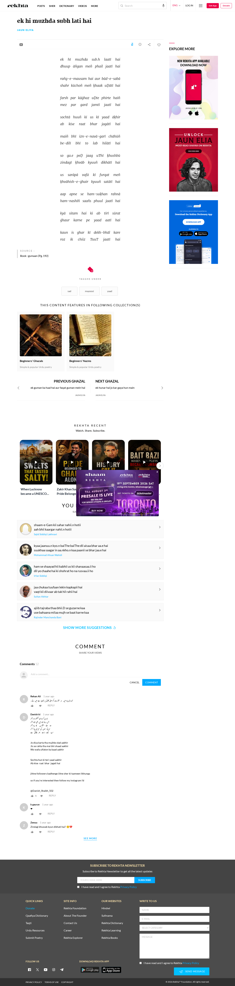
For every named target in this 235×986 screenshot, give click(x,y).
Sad (69, 291)
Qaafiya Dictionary (37, 915)
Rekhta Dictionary (112, 923)
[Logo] (17, 6)
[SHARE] (149, 44)
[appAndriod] (90, 970)
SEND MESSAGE (195, 971)
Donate (226, 5)
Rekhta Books (110, 937)
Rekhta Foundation (75, 908)
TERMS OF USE (52, 982)
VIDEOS (82, 5)
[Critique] (140, 44)
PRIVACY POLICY (34, 982)
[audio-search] (163, 5)
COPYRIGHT (67, 982)
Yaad (109, 291)
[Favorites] (159, 44)
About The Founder (75, 915)
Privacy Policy (128, 886)
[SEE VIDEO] (21, 44)
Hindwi (106, 908)
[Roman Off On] (132, 44)
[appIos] (111, 970)
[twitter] (37, 969)
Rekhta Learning (111, 930)
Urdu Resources (35, 930)
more (94, 5)
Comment (151, 682)
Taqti (28, 923)
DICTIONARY (66, 5)
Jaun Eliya (25, 30)
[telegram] (62, 969)
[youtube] (45, 969)
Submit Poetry (34, 937)
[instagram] (53, 969)
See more (90, 838)
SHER (52, 5)
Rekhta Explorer (73, 937)
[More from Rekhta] (200, 5)
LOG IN (189, 5)
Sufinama (107, 915)
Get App (213, 5)
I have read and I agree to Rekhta (109, 886)
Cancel (134, 682)
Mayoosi (89, 291)
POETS (41, 5)
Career (68, 930)
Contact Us (70, 923)
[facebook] (29, 969)
